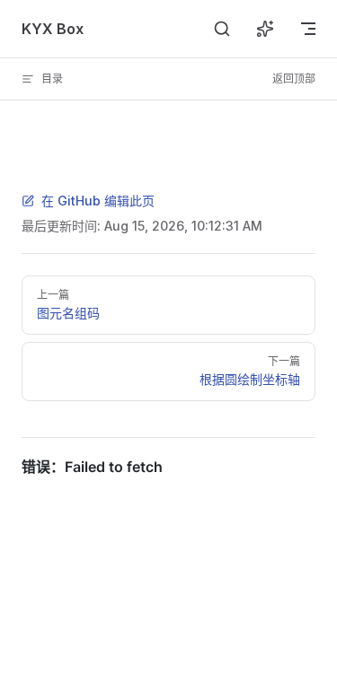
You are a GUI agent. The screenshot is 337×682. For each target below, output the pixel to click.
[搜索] (222, 28)
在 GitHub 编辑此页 (98, 200)
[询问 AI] (265, 28)
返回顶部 (293, 78)
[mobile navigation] (308, 28)
